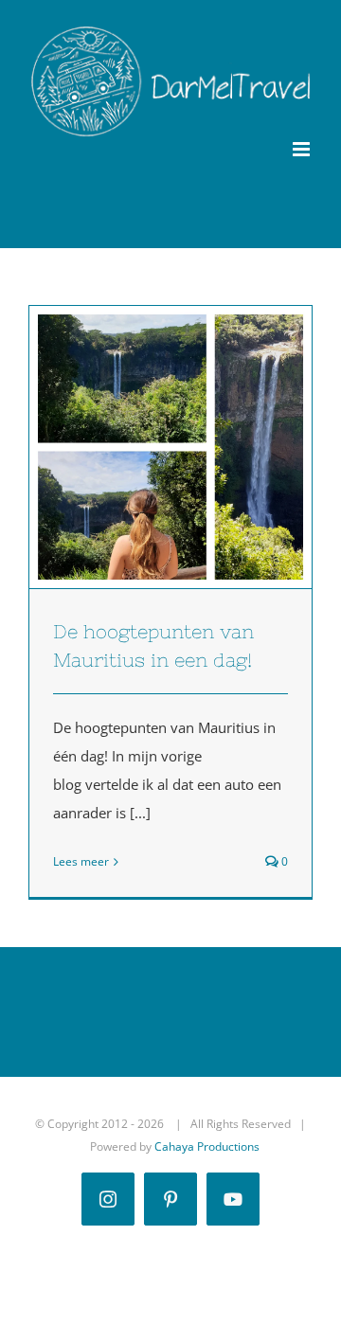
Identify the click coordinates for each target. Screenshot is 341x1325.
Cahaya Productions (207, 1146)
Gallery (205, 447)
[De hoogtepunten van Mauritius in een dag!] (170, 447)
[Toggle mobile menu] (303, 149)
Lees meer (81, 861)
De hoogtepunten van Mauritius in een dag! (136, 447)
